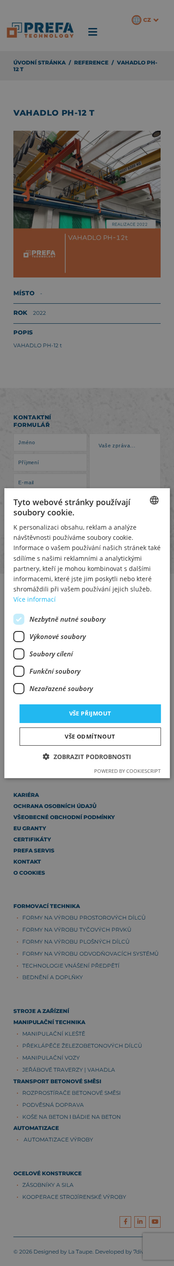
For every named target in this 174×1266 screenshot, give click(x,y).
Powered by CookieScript (127, 771)
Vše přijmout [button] (90, 713)
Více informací (34, 599)
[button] (87, 756)
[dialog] (87, 633)
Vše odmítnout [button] (90, 736)
